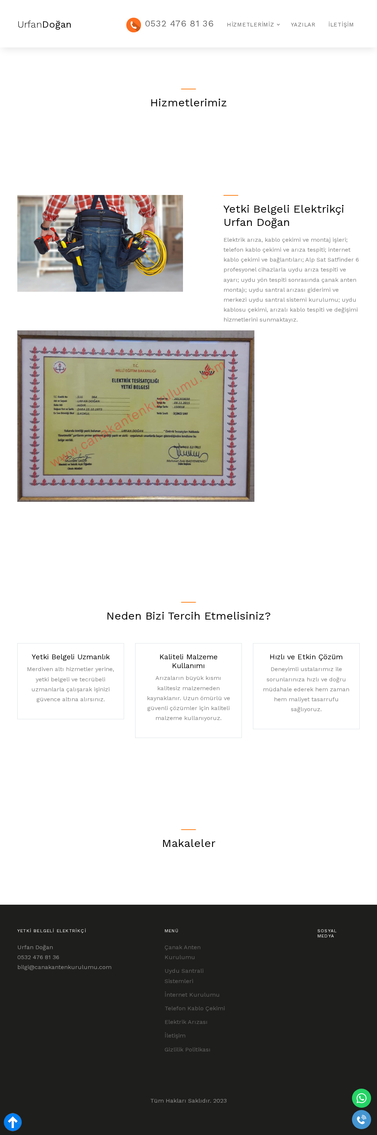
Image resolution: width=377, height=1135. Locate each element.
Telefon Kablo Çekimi (195, 1008)
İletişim (175, 1035)
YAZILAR (303, 24)
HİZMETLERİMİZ (250, 24)
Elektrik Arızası (186, 1021)
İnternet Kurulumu (192, 994)
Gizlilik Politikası (188, 1049)
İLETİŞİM (341, 24)
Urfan (44, 24)
